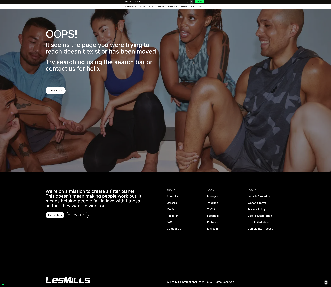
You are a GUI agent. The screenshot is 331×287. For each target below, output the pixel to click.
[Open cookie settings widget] (3, 284)
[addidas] (187, 2)
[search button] (191, 2)
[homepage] (130, 6)
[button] (127, 2)
